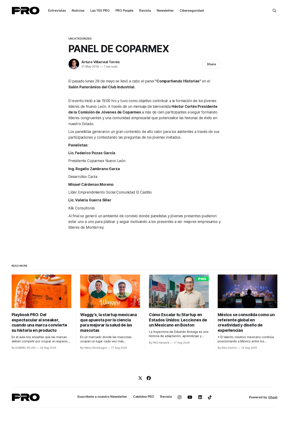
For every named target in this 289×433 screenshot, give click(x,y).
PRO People (124, 10)
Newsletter (165, 10)
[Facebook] (149, 378)
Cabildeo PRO (143, 397)
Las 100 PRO (100, 10)
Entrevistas (57, 10)
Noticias (78, 10)
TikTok (210, 397)
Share (211, 64)
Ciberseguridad (192, 10)
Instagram (180, 397)
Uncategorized (80, 38)
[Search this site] (274, 10)
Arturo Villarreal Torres (100, 62)
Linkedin (200, 397)
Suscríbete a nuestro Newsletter (102, 397)
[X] (140, 378)
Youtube (189, 397)
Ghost (272, 397)
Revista (145, 10)
